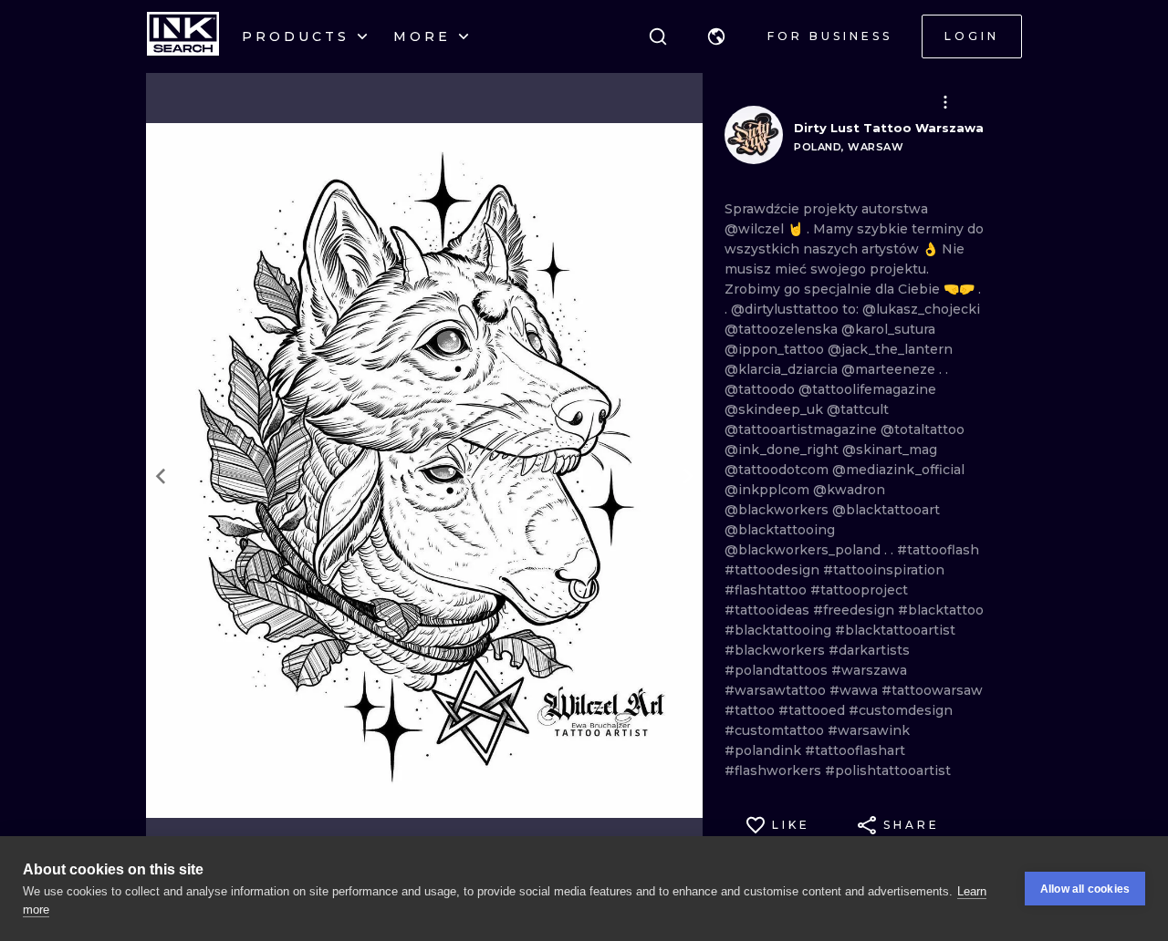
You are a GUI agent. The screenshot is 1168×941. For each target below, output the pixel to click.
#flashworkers (775, 770)
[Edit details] (945, 102)
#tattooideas (769, 610)
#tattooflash (938, 550)
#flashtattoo (767, 590)
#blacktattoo (941, 610)
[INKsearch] (183, 36)
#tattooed (813, 710)
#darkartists (869, 650)
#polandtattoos (778, 670)
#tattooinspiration (883, 570)
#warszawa (869, 670)
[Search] (658, 36)
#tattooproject (859, 590)
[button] (716, 36)
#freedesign (855, 610)
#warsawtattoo (777, 690)
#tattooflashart (855, 750)
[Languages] (716, 36)
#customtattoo (776, 730)
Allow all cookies (1085, 889)
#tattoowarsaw (932, 690)
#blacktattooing (780, 630)
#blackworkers (777, 650)
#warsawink (869, 730)
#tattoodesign (774, 570)
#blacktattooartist (895, 630)
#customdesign (901, 710)
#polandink (765, 750)
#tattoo (751, 710)
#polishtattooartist (888, 770)
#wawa (855, 690)
